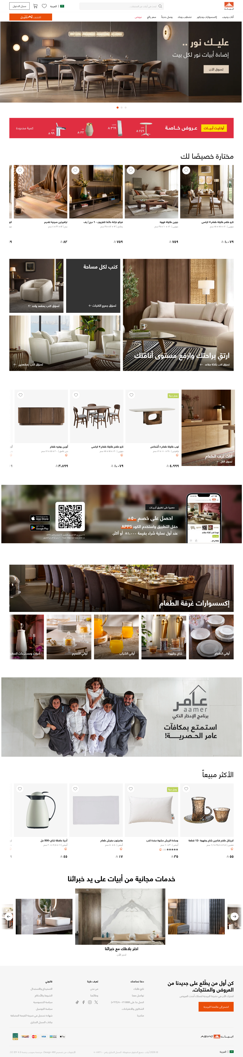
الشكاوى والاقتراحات (133, 1009)
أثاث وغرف (228, 16)
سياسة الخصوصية (42, 1002)
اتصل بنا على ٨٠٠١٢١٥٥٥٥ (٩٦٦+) (127, 1002)
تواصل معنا (138, 995)
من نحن (94, 989)
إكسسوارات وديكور (207, 16)
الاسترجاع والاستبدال (41, 989)
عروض (138, 16)
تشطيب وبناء (185, 16)
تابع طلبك (139, 989)
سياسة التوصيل (44, 1009)
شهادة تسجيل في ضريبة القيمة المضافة (31, 1015)
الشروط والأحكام (43, 995)
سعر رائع (151, 16)
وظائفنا (94, 995)
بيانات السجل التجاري (41, 1022)
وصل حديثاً (167, 16)
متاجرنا (140, 1015)
